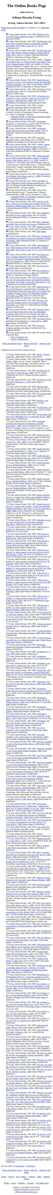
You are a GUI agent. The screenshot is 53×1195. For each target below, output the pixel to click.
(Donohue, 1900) (27, 589)
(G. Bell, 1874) (24, 835)
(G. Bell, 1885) (28, 575)
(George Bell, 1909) (29, 770)
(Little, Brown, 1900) (27, 401)
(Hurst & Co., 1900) (28, 381)
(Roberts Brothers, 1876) (28, 994)
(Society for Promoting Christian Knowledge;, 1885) (29, 815)
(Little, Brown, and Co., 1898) (28, 904)
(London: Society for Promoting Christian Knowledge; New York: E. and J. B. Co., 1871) (28, 43)
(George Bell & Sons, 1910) (27, 388)
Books (6, 1183)
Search (11, 1177)
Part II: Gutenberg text (19, 339)
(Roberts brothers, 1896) (29, 709)
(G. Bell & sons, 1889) (29, 625)
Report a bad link (30, 343)
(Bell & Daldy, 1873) (28, 582)
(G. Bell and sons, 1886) (28, 371)
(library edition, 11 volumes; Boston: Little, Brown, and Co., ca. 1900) (27, 158)
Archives (30, 1183)
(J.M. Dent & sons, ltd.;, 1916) (28, 457)
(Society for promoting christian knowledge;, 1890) (28, 497)
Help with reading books (12, 343)
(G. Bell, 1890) (29, 1128)
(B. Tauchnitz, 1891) (28, 561)
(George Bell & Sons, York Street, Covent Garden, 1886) (28, 986)
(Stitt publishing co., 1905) (28, 568)
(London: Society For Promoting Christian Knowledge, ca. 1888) (28, 291)
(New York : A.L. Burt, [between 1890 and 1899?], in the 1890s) (28, 1102)
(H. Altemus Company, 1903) (29, 1070)
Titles (39, 1177)
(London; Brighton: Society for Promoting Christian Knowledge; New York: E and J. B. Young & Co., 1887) (28, 257)
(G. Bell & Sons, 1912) (28, 860)
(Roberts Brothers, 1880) (29, 1151)
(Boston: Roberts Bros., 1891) (28, 182)
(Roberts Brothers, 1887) (29, 763)
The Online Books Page (26, 5)
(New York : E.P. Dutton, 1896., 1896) (29, 1087)
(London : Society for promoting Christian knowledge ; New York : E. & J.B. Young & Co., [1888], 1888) (29, 507)
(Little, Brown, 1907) (28, 716)
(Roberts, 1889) (28, 893)
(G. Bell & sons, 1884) (26, 729)
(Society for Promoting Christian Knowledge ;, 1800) (28, 1114)
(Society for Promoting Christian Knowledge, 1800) (29, 522)
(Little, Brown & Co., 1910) (29, 947)
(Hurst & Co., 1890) (28, 436)
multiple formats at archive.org (23, 119)
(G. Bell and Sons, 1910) (28, 552)
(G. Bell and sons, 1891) (28, 536)
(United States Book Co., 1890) (29, 756)
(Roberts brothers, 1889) (29, 925)
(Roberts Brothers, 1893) (28, 480)
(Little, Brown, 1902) (27, 598)
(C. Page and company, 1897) (28, 613)
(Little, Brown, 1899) (28, 886)
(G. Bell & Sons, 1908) (27, 1019)
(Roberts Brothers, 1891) (29, 786)
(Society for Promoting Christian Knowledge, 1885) (27, 778)
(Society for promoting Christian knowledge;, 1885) (29, 1054)
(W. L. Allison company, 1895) (28, 700)
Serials (26, 1179)
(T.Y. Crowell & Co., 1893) (28, 691)
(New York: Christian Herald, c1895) (28, 62)
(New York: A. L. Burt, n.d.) (28, 272)
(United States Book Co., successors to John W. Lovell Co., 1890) (27, 977)
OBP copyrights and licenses (26, 1192)
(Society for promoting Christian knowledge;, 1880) (26, 646)
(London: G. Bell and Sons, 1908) (28, 98)
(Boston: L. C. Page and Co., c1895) (26, 122)
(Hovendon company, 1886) (29, 632)
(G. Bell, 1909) (29, 932)
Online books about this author (13, 28)
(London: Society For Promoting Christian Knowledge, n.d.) (28, 203)
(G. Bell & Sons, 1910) (29, 1121)
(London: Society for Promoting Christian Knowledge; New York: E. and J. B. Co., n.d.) (27, 247)
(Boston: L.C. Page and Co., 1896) (29, 320)
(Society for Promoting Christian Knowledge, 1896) (28, 672)
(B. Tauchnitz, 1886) (27, 723)
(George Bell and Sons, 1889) (27, 543)
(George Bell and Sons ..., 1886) (28, 867)
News (13, 1183)
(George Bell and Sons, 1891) (29, 408)
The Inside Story (42, 1183)
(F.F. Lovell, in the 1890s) (28, 1158)
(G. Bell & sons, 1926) (27, 528)
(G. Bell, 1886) (29, 918)
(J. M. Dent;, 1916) (29, 939)
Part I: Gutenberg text (19, 337)
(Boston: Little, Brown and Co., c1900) (28, 175)
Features (21, 1183)
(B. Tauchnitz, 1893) (28, 395)
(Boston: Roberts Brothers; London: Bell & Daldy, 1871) (28, 52)
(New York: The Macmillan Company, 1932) (27, 312)
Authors (31, 1177)
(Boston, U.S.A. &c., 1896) (27, 806)
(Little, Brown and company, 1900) (27, 846)
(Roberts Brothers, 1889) (29, 750)
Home (3, 1177)
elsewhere (31, 1166)
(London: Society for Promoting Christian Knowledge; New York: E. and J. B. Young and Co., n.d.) (28, 280)
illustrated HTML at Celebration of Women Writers (30, 117)
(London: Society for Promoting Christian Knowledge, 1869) (29, 238)
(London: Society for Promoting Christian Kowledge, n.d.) (28, 82)
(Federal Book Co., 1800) (28, 450)
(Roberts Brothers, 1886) (28, 464)
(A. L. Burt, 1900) (29, 1095)
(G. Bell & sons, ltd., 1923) (28, 664)
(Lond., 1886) (28, 415)
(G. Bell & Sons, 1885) (27, 736)
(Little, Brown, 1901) (29, 640)
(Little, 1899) (28, 1135)
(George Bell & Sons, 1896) (27, 953)
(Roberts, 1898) (28, 1038)
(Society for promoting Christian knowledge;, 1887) (29, 968)
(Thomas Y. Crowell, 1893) (29, 1066)
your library (19, 1166)
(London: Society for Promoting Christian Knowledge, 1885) (28, 146)
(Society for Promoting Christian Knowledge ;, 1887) (25, 423)
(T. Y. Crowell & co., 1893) (29, 822)
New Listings (21, 1177)
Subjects (46, 1177)
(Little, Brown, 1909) (28, 683)
